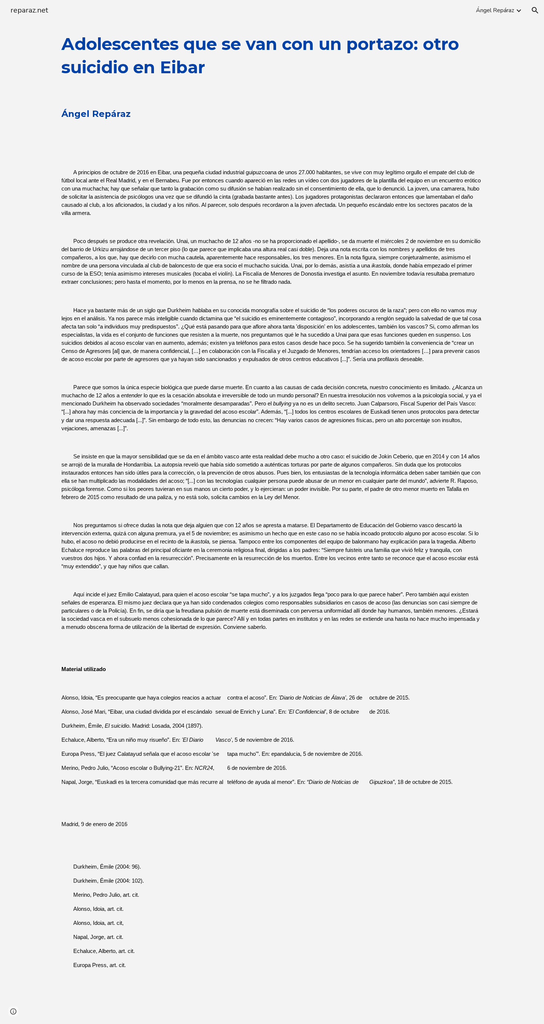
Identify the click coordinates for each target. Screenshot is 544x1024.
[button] (535, 10)
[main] (272, 522)
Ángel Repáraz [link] (495, 10)
